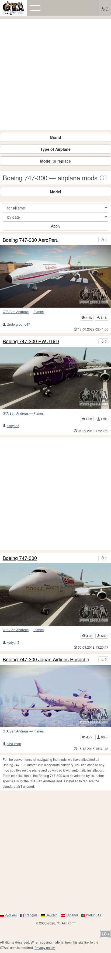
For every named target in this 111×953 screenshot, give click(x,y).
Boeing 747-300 (20, 558)
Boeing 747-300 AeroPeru (30, 240)
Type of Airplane (55, 149)
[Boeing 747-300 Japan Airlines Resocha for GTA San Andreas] (55, 696)
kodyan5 (13, 425)
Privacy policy (44, 947)
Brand (55, 137)
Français (31, 915)
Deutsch (52, 915)
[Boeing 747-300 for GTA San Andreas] (55, 594)
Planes (38, 311)
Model (55, 191)
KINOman (14, 743)
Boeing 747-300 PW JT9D (31, 341)
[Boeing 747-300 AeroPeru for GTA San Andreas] (55, 276)
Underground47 (18, 324)
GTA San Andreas (16, 311)
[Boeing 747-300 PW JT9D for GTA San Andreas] (55, 378)
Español (72, 915)
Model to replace (55, 161)
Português (93, 915)
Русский (11, 915)
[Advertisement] (55, 74)
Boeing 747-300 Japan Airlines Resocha (46, 659)
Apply (55, 226)
